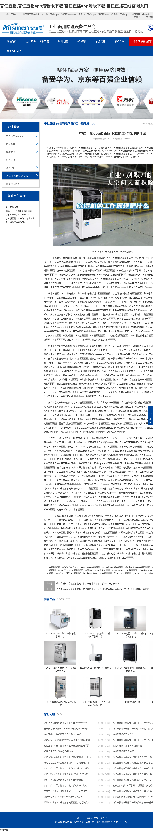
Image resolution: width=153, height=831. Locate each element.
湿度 (136, 322)
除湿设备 (121, 471)
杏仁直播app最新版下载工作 (109, 500)
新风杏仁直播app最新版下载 (130, 318)
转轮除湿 (63, 274)
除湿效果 (133, 450)
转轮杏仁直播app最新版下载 (70, 266)
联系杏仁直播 (14, 51)
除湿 (96, 257)
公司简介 (136, 17)
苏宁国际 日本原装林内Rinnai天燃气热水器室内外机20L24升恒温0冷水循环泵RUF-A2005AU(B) (68, 728)
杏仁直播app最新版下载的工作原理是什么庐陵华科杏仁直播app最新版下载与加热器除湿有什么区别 (102, 588)
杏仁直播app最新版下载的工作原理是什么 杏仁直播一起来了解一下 (87, 583)
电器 (69, 287)
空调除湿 (88, 496)
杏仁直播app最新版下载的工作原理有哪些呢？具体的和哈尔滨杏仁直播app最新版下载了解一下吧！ (68, 745)
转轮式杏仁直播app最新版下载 (116, 257)
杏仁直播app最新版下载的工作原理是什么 (63, 779)
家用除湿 (142, 305)
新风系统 (92, 349)
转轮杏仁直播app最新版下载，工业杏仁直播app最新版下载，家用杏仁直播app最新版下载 (68, 791)
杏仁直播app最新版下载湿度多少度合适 (62, 734)
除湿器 (110, 402)
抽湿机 (86, 471)
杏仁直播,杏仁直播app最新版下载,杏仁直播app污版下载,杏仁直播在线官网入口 (74, 6)
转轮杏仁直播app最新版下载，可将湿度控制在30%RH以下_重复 (68, 802)
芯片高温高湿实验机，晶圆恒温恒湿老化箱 (67, 739)
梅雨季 (131, 282)
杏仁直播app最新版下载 (70, 257)
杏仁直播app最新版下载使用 (109, 278)
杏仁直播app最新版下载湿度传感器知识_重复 (65, 785)
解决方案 (63, 41)
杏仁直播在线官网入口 (17, 175)
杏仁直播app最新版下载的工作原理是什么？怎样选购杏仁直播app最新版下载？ (68, 756)
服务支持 (100, 41)
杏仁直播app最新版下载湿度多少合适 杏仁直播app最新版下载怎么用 (68, 773)
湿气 (126, 446)
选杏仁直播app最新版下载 (81, 532)
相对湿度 (132, 354)
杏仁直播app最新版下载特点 (137, 349)
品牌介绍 (119, 41)
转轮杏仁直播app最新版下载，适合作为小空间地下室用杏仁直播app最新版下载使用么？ (68, 762)
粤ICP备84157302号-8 (120, 821)
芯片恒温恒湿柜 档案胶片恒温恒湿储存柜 (63, 796)
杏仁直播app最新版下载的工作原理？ (66, 722)
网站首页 (11, 41)
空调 (71, 339)
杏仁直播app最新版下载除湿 (109, 266)
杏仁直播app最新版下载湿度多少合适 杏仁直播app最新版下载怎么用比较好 (68, 768)
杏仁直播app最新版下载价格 (74, 553)
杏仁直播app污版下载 (37, 41)
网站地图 (4, 829)
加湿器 (93, 282)
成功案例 (82, 41)
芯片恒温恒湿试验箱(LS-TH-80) (59, 751)
